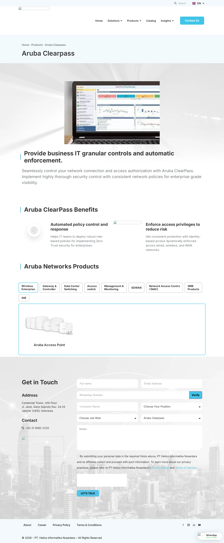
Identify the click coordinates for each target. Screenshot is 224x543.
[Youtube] (199, 525)
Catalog (151, 20)
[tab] (28, 288)
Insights (166, 20)
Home (99, 20)
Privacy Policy (160, 467)
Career (42, 525)
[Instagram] (188, 525)
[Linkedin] (194, 525)
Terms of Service (185, 467)
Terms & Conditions (89, 525)
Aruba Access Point (49, 345)
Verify (195, 395)
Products (133, 20)
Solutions (114, 20)
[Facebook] (183, 525)
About (27, 525)
